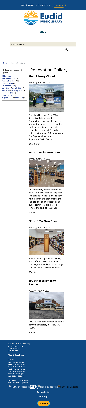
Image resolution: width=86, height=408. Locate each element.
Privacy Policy (43, 392)
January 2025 (16, 90)
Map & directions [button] (16, 355)
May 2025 (5, 88)
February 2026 (7, 93)
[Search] (66, 49)
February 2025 (7, 95)
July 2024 (5, 90)
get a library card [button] (43, 5)
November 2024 (8, 85)
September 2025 (8, 78)
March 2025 (17, 88)
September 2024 (8, 81)
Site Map (43, 396)
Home (5, 63)
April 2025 (19, 97)
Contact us (44, 403)
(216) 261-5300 (13, 351)
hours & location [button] (27, 5)
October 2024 (7, 83)
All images (6, 76)
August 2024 (7, 97)
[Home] (43, 17)
